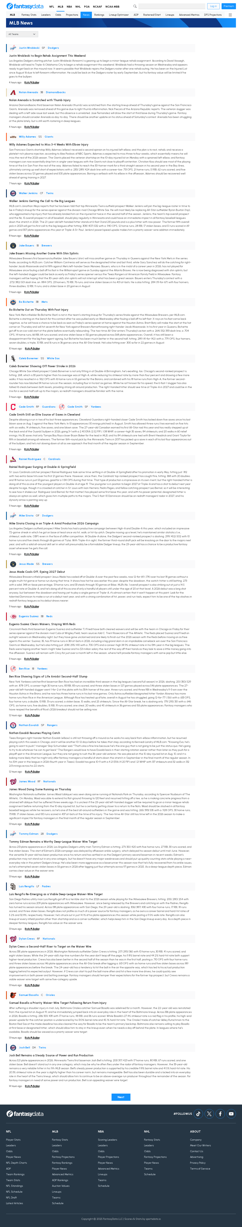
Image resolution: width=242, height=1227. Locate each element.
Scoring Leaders (107, 1139)
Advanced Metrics (189, 14)
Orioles (50, 995)
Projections (72, 14)
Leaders (45, 14)
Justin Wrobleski (29, 48)
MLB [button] (60, 6)
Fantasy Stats (29, 14)
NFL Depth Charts (16, 1162)
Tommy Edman (28, 833)
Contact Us (196, 1151)
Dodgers (53, 48)
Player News (13, 1157)
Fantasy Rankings (62, 1162)
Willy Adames (27, 136)
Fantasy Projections (63, 1157)
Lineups (170, 14)
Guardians (49, 406)
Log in (213, 6)
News (86, 14)
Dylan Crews (27, 938)
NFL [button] (51, 6)
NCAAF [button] (97, 6)
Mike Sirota (26, 515)
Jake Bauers (26, 245)
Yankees (96, 406)
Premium (229, 6)
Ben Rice (24, 668)
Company (196, 1139)
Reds (49, 616)
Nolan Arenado (28, 92)
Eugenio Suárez (29, 616)
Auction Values (60, 1186)
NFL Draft (11, 1197)
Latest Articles (14, 1203)
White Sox (53, 358)
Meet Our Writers (200, 1145)
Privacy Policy (198, 1162)
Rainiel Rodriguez (30, 459)
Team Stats (13, 1180)
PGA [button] (87, 6)
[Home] (25, 6)
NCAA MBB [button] (112, 6)
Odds (58, 14)
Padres (46, 886)
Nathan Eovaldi (29, 725)
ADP (136, 14)
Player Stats (13, 1139)
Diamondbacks (56, 92)
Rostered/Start (152, 14)
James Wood (27, 781)
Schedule (58, 1203)
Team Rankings (15, 1174)
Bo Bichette (26, 301)
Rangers (52, 725)
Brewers (47, 245)
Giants (49, 136)
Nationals (49, 781)
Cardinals (54, 459)
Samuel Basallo (29, 995)
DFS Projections (213, 14)
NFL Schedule (14, 1191)
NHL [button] (78, 6)
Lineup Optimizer (119, 14)
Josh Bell (24, 1047)
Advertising (196, 1157)
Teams (56, 1197)
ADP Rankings (60, 1180)
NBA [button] (69, 6)
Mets (44, 301)
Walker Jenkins (28, 193)
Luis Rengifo (26, 886)
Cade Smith (26, 406)
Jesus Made (26, 564)
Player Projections (108, 1157)
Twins (50, 193)
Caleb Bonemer (28, 358)
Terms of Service (200, 1168)
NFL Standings (14, 1186)
